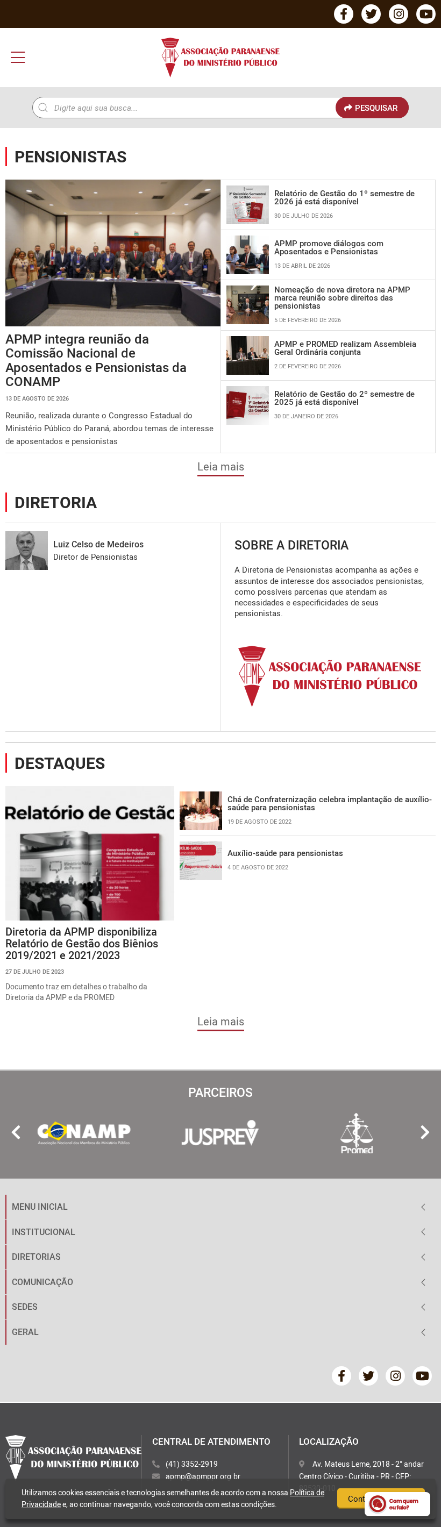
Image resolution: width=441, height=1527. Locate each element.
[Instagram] (398, 14)
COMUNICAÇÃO (42, 1282)
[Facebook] (343, 14)
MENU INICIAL (40, 1206)
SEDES (25, 1306)
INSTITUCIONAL (43, 1232)
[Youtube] (426, 14)
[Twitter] (371, 14)
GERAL (25, 1332)
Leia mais (220, 466)
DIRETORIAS (36, 1256)
